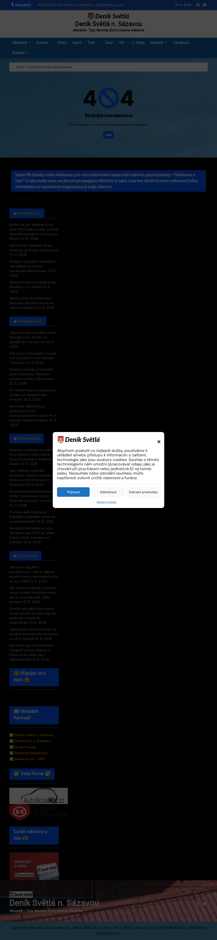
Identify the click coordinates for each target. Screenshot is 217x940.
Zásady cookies (106, 502)
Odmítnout (108, 492)
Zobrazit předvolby (143, 492)
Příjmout (73, 492)
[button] (157, 439)
